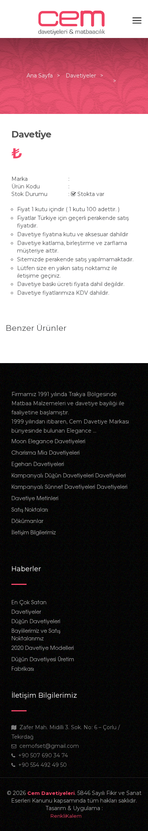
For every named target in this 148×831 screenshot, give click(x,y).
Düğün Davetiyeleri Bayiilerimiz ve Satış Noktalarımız (35, 629)
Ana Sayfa (40, 75)
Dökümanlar (27, 521)
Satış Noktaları (29, 509)
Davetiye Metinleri (34, 498)
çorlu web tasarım (74, 815)
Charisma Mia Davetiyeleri (45, 452)
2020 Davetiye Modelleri (42, 647)
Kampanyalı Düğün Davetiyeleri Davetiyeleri (68, 475)
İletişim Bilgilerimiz (33, 532)
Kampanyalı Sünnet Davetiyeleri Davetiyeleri (69, 486)
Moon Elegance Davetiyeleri (48, 441)
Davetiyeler (81, 75)
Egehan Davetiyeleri (37, 464)
